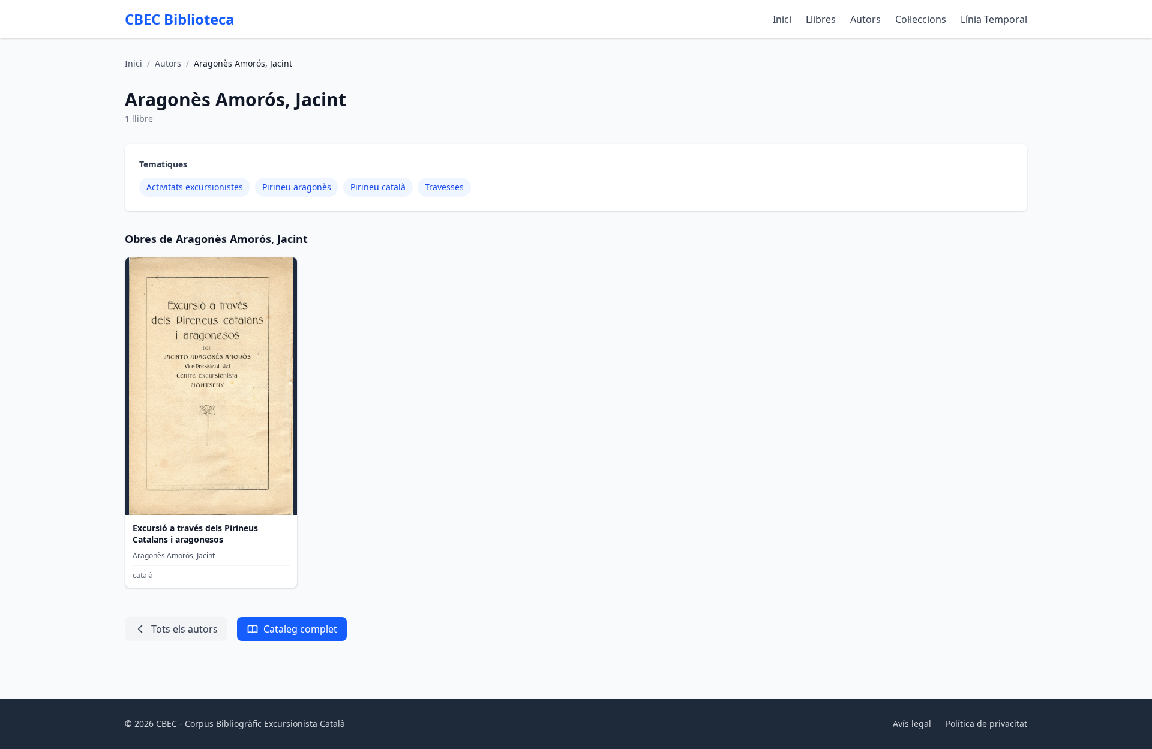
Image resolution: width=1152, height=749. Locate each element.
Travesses (444, 187)
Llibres (821, 19)
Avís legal (912, 723)
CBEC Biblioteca (180, 19)
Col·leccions (920, 19)
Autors (865, 19)
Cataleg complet (300, 629)
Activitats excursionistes (194, 187)
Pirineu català (378, 187)
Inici (782, 19)
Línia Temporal (994, 19)
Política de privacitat (986, 723)
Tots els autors (184, 629)
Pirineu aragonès (296, 187)
